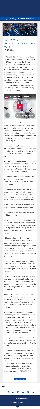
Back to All (20, 379)
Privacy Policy (15, 402)
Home (4, 386)
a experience (20, 398)
